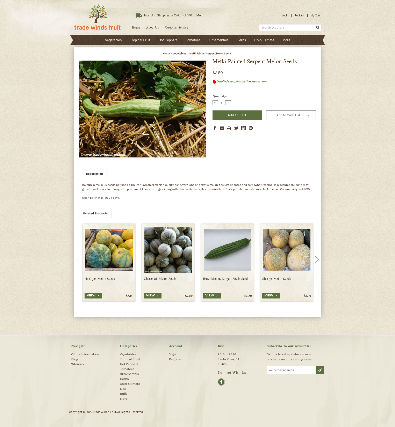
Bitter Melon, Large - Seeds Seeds (226, 279)
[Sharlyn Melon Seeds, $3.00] (286, 250)
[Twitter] (236, 128)
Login (285, 15)
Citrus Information (85, 354)
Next (317, 259)
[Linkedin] (243, 128)
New (123, 389)
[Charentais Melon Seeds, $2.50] (168, 250)
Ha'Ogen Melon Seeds (100, 279)
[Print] (229, 128)
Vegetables (113, 40)
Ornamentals (219, 40)
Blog (74, 359)
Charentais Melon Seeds (160, 279)
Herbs (241, 40)
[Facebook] (215, 128)
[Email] (222, 128)
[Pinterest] (251, 128)
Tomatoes (193, 40)
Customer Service (176, 27)
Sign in (174, 354)
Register (299, 15)
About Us (152, 27)
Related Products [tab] (95, 213)
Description (94, 174)
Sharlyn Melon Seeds (276, 279)
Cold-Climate (264, 40)
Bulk (123, 394)
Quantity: (220, 96)
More (286, 40)
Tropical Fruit (140, 40)
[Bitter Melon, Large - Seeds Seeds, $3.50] (227, 250)
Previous (78, 259)
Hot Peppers (168, 40)
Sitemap (77, 364)
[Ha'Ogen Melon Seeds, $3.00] (109, 250)
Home (136, 27)
